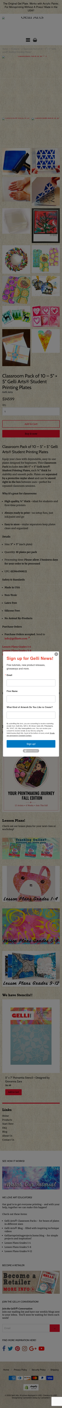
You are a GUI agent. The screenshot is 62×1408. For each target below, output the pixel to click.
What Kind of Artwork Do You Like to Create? (30, 707)
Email (9, 675)
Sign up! (31, 743)
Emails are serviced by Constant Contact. (31, 734)
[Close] (56, 654)
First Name (12, 691)
